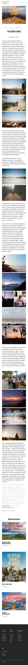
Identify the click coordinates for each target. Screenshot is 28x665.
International (4, 651)
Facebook (4, 634)
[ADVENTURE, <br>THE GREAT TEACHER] (14, 601)
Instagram (4, 636)
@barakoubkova (6, 505)
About (19, 634)
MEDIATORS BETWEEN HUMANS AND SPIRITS (6, 543)
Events (11, 640)
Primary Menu (23, 2)
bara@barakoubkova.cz (8, 507)
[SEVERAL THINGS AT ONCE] (14, 567)
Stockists (19, 638)
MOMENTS (11, 27)
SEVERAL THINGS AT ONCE (7, 584)
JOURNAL (6, 27)
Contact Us (20, 640)
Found (11, 638)
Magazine (20, 636)
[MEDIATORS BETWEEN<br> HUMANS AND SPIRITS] (14, 531)
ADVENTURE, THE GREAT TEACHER (6, 613)
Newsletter (4, 640)
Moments (12, 634)
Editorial (11, 636)
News (11, 641)
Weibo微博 (4, 638)
